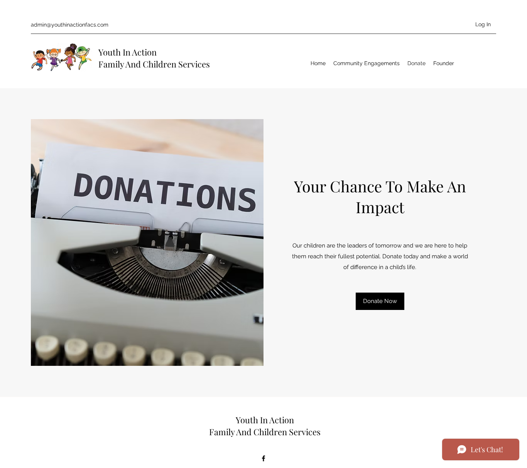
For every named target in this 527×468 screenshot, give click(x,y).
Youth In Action (127, 52)
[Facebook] (263, 458)
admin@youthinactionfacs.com (69, 25)
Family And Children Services (154, 64)
